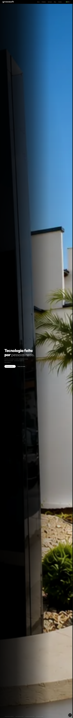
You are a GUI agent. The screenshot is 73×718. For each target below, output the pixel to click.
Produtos (44, 1)
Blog (55, 1)
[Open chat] (70, 715)
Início (38, 1)
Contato (60, 1)
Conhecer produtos (10, 366)
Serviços (50, 1)
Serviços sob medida (21, 366)
